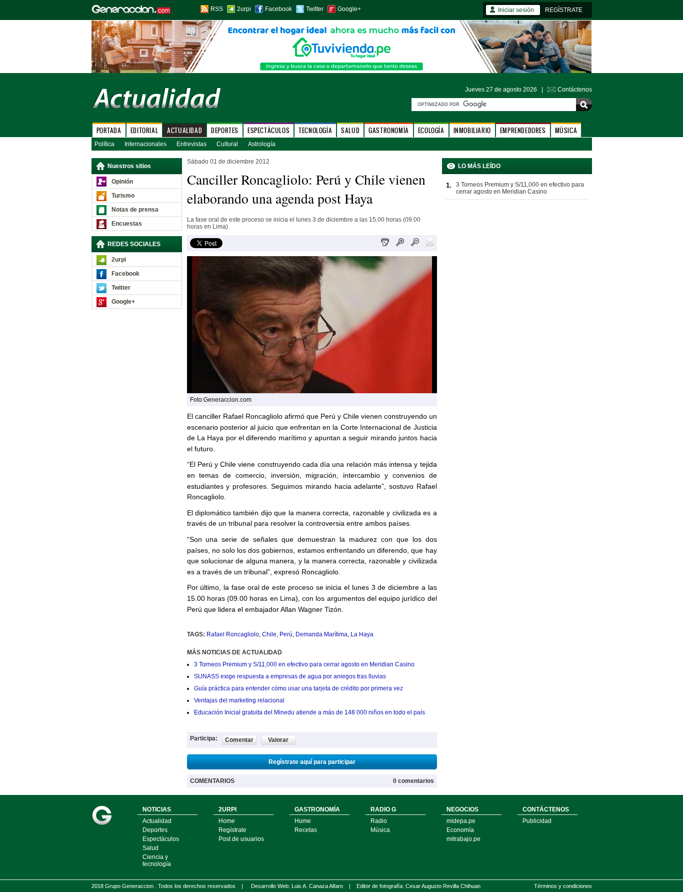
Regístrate (232, 829)
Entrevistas (191, 144)
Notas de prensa (135, 209)
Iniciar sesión (516, 10)
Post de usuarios (241, 838)
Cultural (227, 144)
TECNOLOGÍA (315, 130)
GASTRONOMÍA (388, 130)
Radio (378, 820)
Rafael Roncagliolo (232, 634)
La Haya (362, 634)
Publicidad (537, 820)
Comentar (239, 739)
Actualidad (157, 820)
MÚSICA (566, 130)
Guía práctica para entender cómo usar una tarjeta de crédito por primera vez (298, 688)
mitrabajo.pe (463, 838)
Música (380, 829)
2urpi (244, 9)
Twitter (315, 9)
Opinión (122, 181)
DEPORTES (224, 130)
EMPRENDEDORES (523, 130)
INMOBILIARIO (472, 130)
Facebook (278, 9)
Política (104, 144)
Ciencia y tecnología (156, 860)
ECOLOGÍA (431, 130)
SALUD (350, 130)
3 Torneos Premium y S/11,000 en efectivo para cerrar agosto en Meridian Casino (304, 664)
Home (226, 820)
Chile (269, 634)
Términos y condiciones (563, 886)
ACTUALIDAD (184, 130)
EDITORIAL (144, 130)
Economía (460, 829)
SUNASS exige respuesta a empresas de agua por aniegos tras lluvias (290, 676)
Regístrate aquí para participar (312, 761)
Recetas (305, 829)
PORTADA (109, 130)
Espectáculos (160, 838)
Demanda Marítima (322, 634)
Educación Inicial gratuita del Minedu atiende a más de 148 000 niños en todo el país (309, 712)
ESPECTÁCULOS (269, 130)
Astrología (262, 144)
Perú (286, 634)
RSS (216, 9)
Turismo (123, 195)
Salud (150, 847)
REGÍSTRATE (563, 10)
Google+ (349, 9)
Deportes (155, 829)
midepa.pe (461, 820)
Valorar (278, 739)
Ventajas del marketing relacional (239, 700)
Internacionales (145, 144)
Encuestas (127, 223)
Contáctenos (575, 89)
